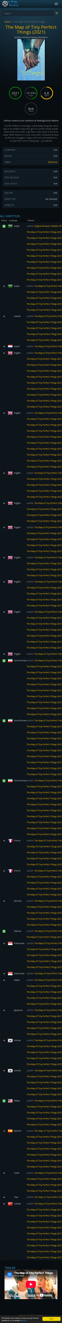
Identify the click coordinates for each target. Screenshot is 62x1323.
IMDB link (52, 162)
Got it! (51, 1319)
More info (23, 1320)
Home (8, 21)
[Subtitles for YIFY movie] (13, 4)
